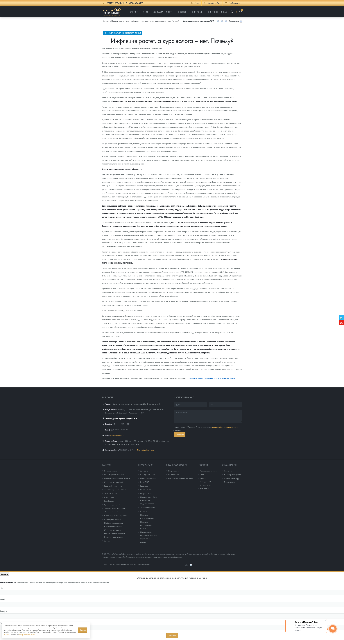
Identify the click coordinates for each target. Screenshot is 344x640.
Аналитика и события (208, 470)
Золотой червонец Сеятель (115, 489)
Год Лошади (109, 501)
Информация (145, 465)
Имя (1, 587)
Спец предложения (176, 465)
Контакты (228, 470)
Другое (107, 540)
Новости (203, 465)
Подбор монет (174, 470)
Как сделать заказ (147, 474)
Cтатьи (202, 474)
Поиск (197, 3)
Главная (106, 21)
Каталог (106, 465)
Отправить (180, 434)
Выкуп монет (145, 489)
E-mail (2, 599)
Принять (83, 630)
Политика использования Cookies (146, 525)
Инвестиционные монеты (114, 474)
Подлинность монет (148, 478)
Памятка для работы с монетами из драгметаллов (148, 500)
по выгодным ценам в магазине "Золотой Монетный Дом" (211, 379)
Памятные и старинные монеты (117, 478)
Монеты (143, 511)
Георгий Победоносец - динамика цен (206, 481)
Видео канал (234, 21)
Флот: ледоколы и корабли (115, 515)
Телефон (3, 611)
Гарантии (144, 486)
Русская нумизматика (113, 504)
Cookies (7, 634)
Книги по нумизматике (113, 537)
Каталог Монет (110, 470)
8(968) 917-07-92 (127, 450)
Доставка (144, 470)
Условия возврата (147, 507)
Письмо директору (231, 478)
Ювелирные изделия (112, 519)
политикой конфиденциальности (225, 427)
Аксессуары (109, 497)
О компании (229, 465)
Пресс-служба (230, 482)
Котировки (204, 488)
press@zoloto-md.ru (146, 450)
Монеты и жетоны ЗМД (113, 482)
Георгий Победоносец (113, 486)
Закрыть (4, 574)
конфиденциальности (27, 634)
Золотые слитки (110, 493)
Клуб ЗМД (144, 482)
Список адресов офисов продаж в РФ (121, 418)
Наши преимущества (232, 474)
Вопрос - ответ (146, 493)
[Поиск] (232, 12)
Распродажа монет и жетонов (180, 478)
